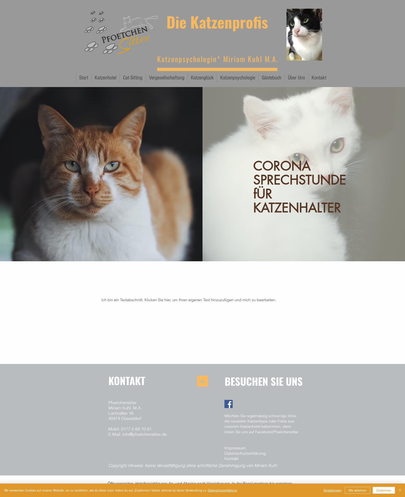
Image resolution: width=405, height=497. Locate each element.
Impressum (235, 448)
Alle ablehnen (357, 490)
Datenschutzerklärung (245, 453)
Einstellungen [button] (333, 490)
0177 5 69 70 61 (136, 429)
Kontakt (231, 458)
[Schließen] (399, 490)
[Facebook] (228, 404)
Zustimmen (383, 490)
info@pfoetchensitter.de (145, 434)
